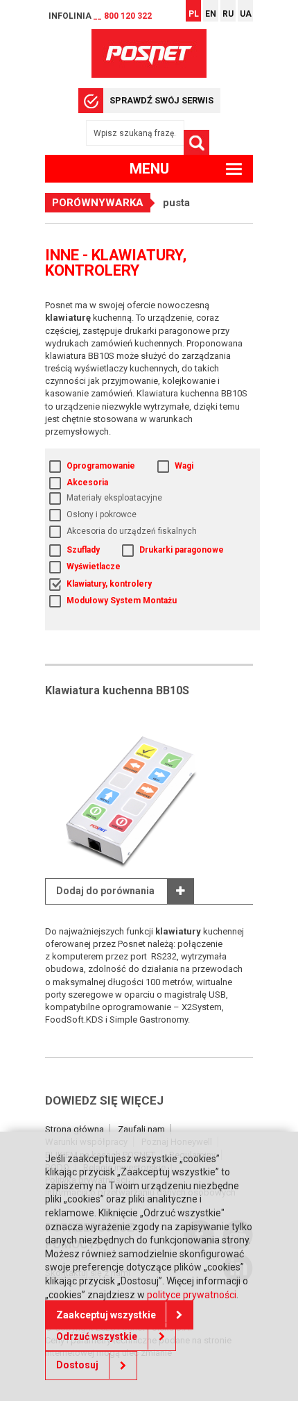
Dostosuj (77, 1364)
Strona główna (74, 1129)
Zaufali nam (141, 1129)
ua (246, 14)
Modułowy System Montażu (122, 600)
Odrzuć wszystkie (96, 1336)
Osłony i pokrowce (102, 514)
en (210, 14)
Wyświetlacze (94, 566)
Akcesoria (87, 482)
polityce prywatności (191, 1294)
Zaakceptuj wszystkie (106, 1314)
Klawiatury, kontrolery (109, 584)
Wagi (184, 466)
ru (228, 14)
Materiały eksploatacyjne (114, 498)
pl (194, 14)
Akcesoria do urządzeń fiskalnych (132, 531)
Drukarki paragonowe (181, 550)
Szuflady (83, 550)
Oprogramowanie (101, 466)
